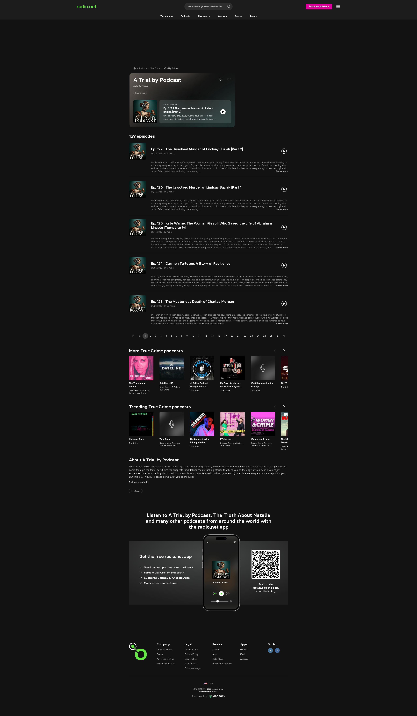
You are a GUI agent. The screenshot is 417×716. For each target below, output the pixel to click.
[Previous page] (139, 336)
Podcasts (185, 16)
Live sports (204, 16)
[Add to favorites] (220, 79)
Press (160, 654)
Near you (222, 16)
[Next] (284, 349)
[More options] (229, 79)
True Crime (140, 93)
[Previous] (275, 349)
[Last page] (284, 336)
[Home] (134, 68)
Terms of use (191, 649)
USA (210, 683)
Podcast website (137, 482)
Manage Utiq (191, 663)
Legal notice (191, 659)
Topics (253, 16)
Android (244, 659)
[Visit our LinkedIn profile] (270, 650)
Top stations (166, 16)
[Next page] (277, 336)
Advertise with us (165, 659)
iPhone (243, 649)
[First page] (133, 336)
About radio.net (164, 649)
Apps (214, 654)
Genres (238, 16)
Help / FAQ (217, 659)
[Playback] (223, 111)
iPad (242, 654)
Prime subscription (222, 663)
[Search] (229, 6)
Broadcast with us (166, 663)
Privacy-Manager (193, 668)
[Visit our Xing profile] (277, 650)
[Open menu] (338, 6)
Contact (216, 649)
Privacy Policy (191, 654)
